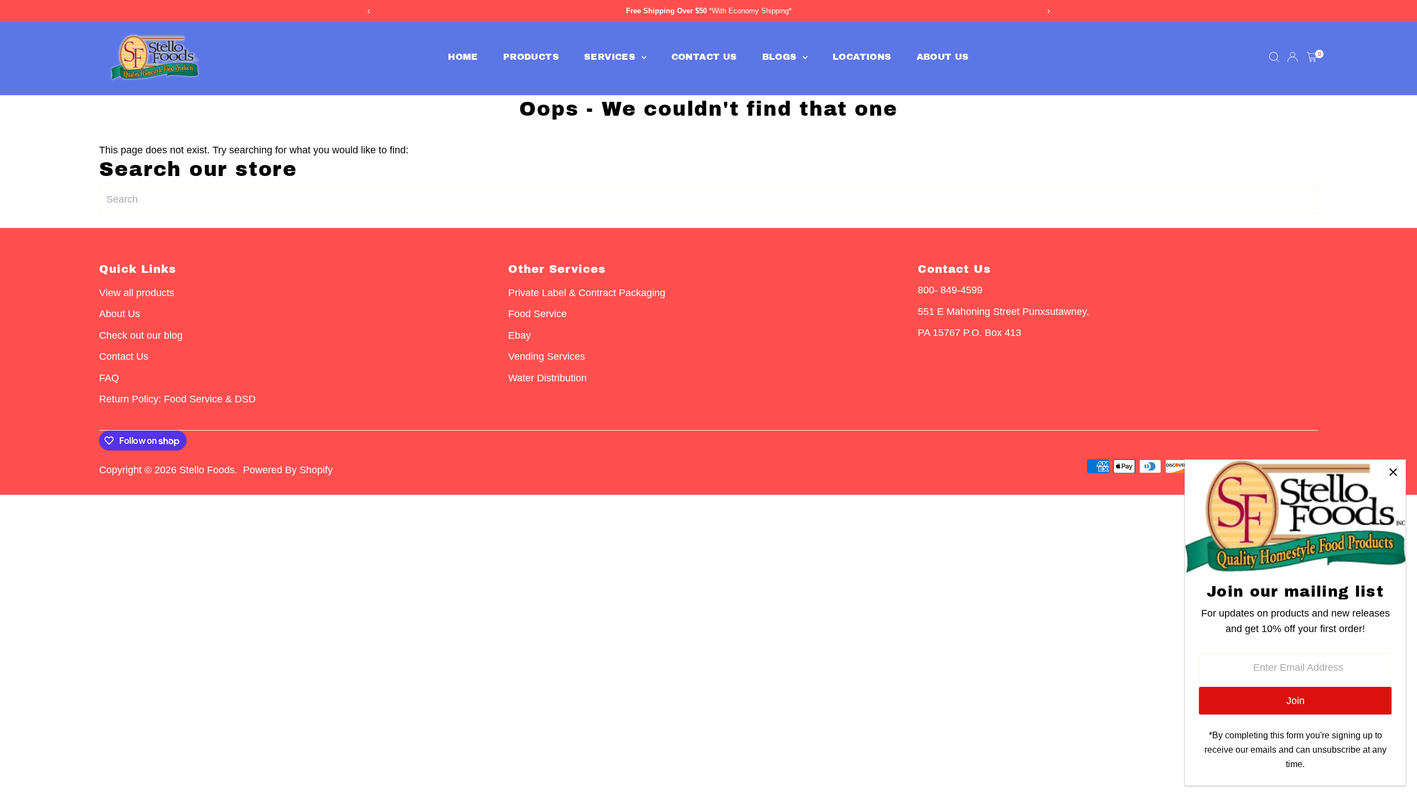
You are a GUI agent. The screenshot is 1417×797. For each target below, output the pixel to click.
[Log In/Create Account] (1292, 57)
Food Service (537, 313)
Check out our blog (141, 335)
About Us (943, 56)
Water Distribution (547, 378)
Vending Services (546, 356)
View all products (136, 292)
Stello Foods (207, 469)
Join (1295, 700)
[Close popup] (1393, 472)
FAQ (109, 378)
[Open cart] (1312, 57)
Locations (862, 56)
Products (531, 56)
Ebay (519, 335)
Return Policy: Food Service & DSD (177, 399)
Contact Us (704, 56)
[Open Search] (1274, 57)
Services (611, 56)
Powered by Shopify (288, 469)
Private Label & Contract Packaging (586, 292)
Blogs (781, 56)
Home (463, 56)
